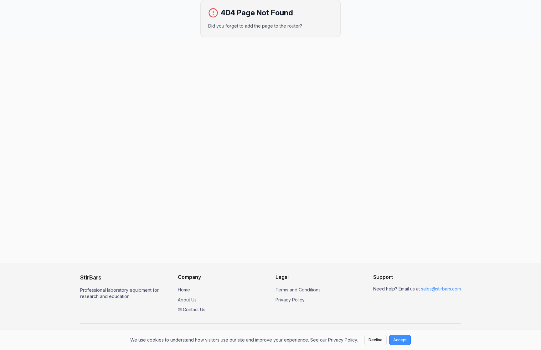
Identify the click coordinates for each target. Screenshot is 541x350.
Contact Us (194, 309)
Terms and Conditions (298, 289)
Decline (375, 339)
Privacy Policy (290, 299)
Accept (400, 339)
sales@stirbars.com (441, 288)
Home (184, 289)
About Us (187, 299)
